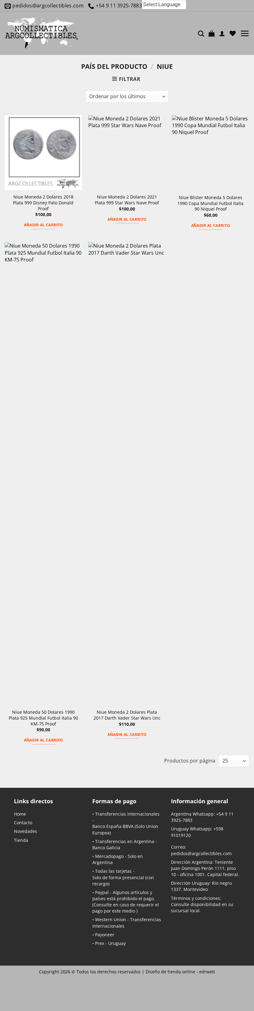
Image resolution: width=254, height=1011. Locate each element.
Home (20, 814)
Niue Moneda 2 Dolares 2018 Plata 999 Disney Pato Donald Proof (43, 202)
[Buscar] (201, 33)
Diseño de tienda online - (180, 972)
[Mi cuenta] (222, 33)
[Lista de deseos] (233, 33)
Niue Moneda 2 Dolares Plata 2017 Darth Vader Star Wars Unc (127, 715)
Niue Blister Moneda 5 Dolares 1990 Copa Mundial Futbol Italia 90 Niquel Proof (210, 203)
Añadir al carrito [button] (43, 225)
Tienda (21, 840)
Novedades (25, 831)
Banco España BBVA (113, 826)
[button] (211, 33)
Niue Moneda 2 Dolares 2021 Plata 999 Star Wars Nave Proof (127, 200)
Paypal (102, 892)
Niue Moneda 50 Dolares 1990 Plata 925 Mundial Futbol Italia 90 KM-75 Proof (43, 717)
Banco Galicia (106, 847)
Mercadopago (109, 856)
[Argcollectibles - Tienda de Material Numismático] (42, 33)
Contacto (23, 822)
